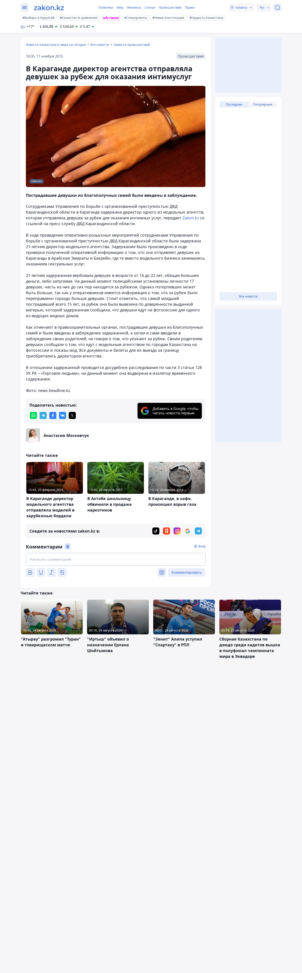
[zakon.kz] (49, 7)
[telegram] (43, 415)
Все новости (99, 44)
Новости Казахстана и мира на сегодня (56, 44)
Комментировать (187, 572)
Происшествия (170, 7)
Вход (201, 546)
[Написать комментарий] (115, 559)
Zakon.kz (190, 217)
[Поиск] (277, 8)
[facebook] (53, 415)
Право (190, 7)
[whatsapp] (33, 415)
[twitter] (72, 415)
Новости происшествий (132, 44)
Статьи (150, 7)
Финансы (134, 7)
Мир (120, 7)
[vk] (63, 415)
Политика (105, 7)
